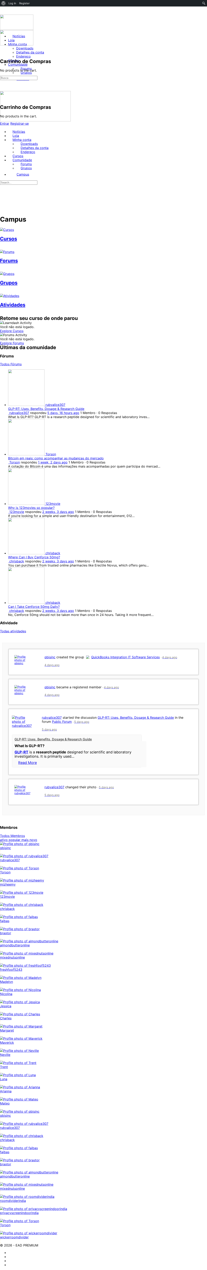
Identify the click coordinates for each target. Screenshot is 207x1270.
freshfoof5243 (11, 970)
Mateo (5, 1103)
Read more (27, 762)
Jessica (5, 1006)
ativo (4, 840)
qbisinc (49, 657)
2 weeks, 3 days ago (58, 512)
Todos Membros (12, 836)
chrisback (7, 909)
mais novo (29, 840)
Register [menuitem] (24, 3)
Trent (4, 1067)
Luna (3, 1079)
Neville (5, 1055)
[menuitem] (3, 3)
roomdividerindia (13, 1201)
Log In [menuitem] (12, 3)
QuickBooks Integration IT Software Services (125, 657)
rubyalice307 (52, 717)
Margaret (7, 1030)
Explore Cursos (11, 331)
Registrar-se (19, 123)
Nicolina (6, 994)
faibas (4, 921)
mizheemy (8, 884)
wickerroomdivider (14, 1237)
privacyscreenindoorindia (19, 1213)
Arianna (6, 1091)
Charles (6, 1018)
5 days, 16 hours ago (63, 413)
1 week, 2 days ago (53, 462)
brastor (5, 933)
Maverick (7, 1042)
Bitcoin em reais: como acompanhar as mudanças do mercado (56, 458)
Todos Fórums (11, 364)
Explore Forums (12, 343)
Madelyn (6, 982)
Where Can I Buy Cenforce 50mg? (34, 557)
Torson (5, 872)
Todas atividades (13, 631)
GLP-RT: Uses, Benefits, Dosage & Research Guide (46, 409)
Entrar (4, 123)
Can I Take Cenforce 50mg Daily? (34, 607)
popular (15, 840)
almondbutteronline (15, 945)
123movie (7, 897)
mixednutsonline (12, 957)
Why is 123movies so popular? (31, 508)
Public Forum (62, 722)
